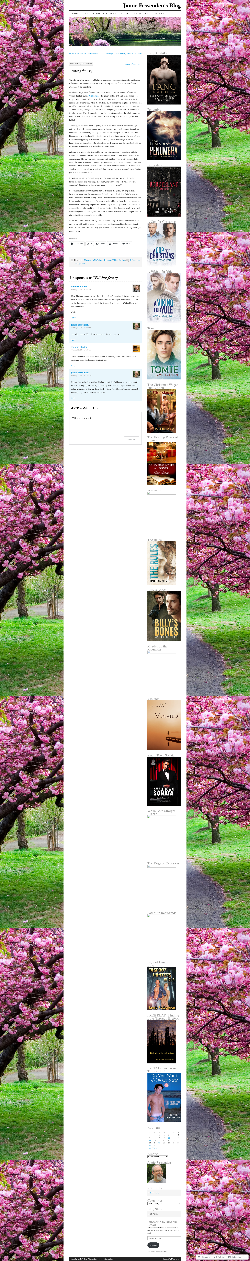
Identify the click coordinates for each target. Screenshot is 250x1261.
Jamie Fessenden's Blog (152, 5)
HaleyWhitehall (79, 286)
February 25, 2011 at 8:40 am (81, 350)
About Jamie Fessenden (99, 13)
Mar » (154, 1148)
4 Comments (135, 260)
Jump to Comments (131, 64)
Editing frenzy (80, 70)
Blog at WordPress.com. (171, 1259)
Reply (73, 317)
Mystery (87, 260)
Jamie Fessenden (80, 324)
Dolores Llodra (79, 347)
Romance (107, 260)
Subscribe (153, 1245)
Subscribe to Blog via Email (162, 1223)
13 (150, 1140)
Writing (122, 260)
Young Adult (79, 263)
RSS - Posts (154, 1193)
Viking (115, 260)
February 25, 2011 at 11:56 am (81, 375)
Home (75, 13)
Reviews (158, 13)
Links (125, 13)
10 (169, 1137)
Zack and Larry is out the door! (83, 53)
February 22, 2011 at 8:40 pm (81, 327)
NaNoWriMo (94, 95)
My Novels (141, 13)
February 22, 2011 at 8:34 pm (81, 289)
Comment (131, 439)
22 (159, 1143)
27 (150, 1145)
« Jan (149, 1148)
